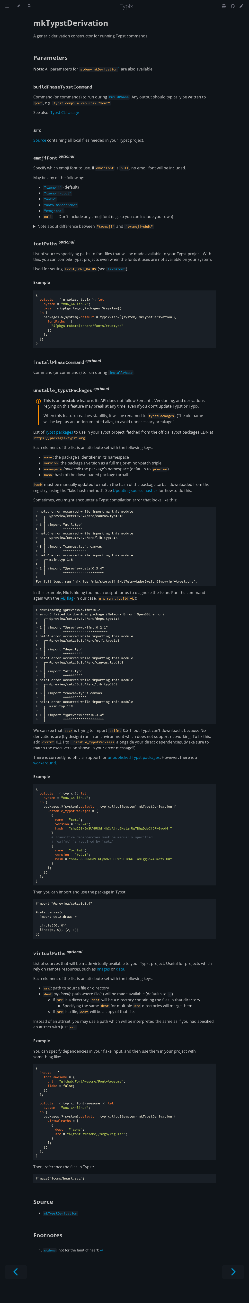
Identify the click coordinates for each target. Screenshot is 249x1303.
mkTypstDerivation (70, 22)
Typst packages (59, 432)
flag (67, 598)
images (103, 969)
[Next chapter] (233, 1272)
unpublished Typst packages (134, 757)
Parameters (50, 57)
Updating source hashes (135, 490)
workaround (44, 763)
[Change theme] (18, 6)
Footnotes (47, 1235)
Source (39, 140)
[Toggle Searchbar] (29, 6)
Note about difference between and (95, 226)
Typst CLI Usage (64, 112)
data (120, 969)
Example (41, 282)
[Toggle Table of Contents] (7, 6)
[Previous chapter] (16, 1272)
